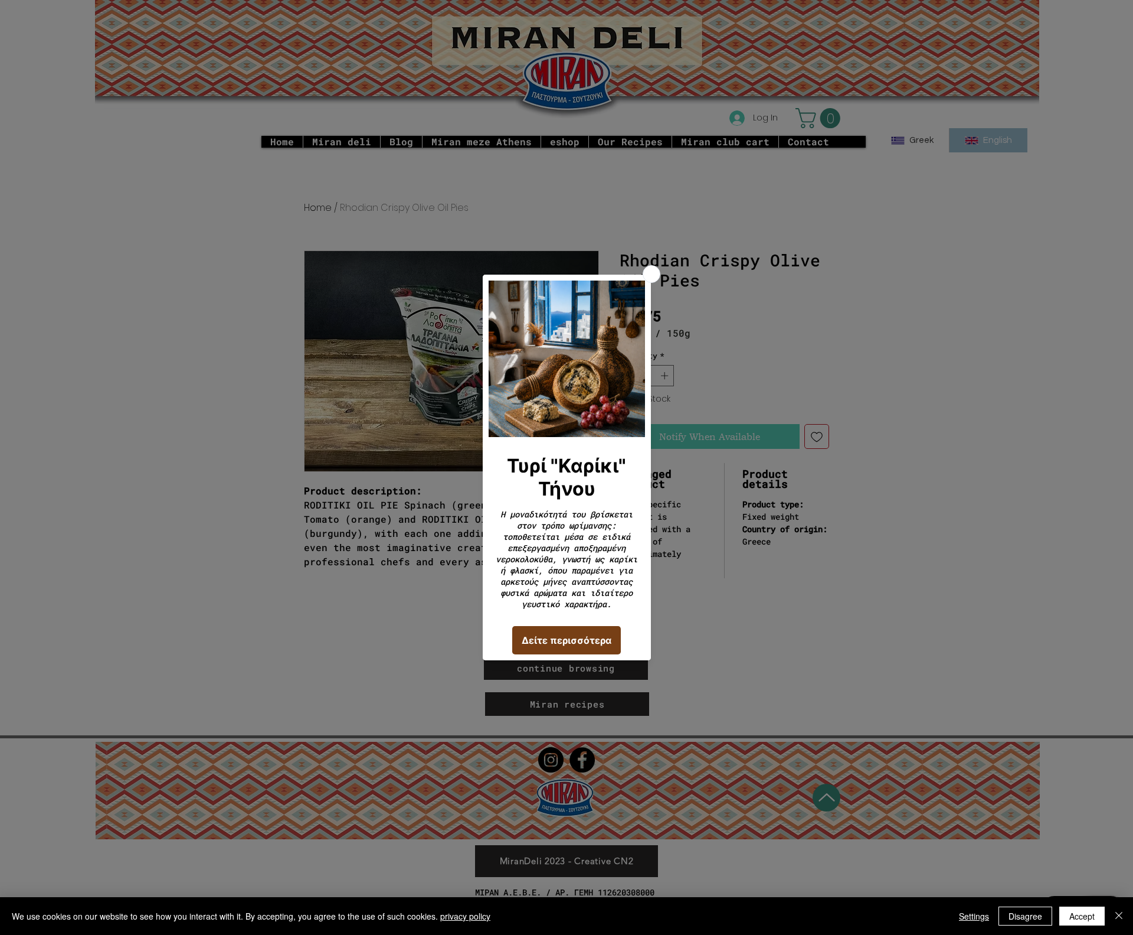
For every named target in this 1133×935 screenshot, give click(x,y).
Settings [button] (974, 916)
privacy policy (465, 916)
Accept (1082, 916)
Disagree (1025, 916)
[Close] (1119, 916)
